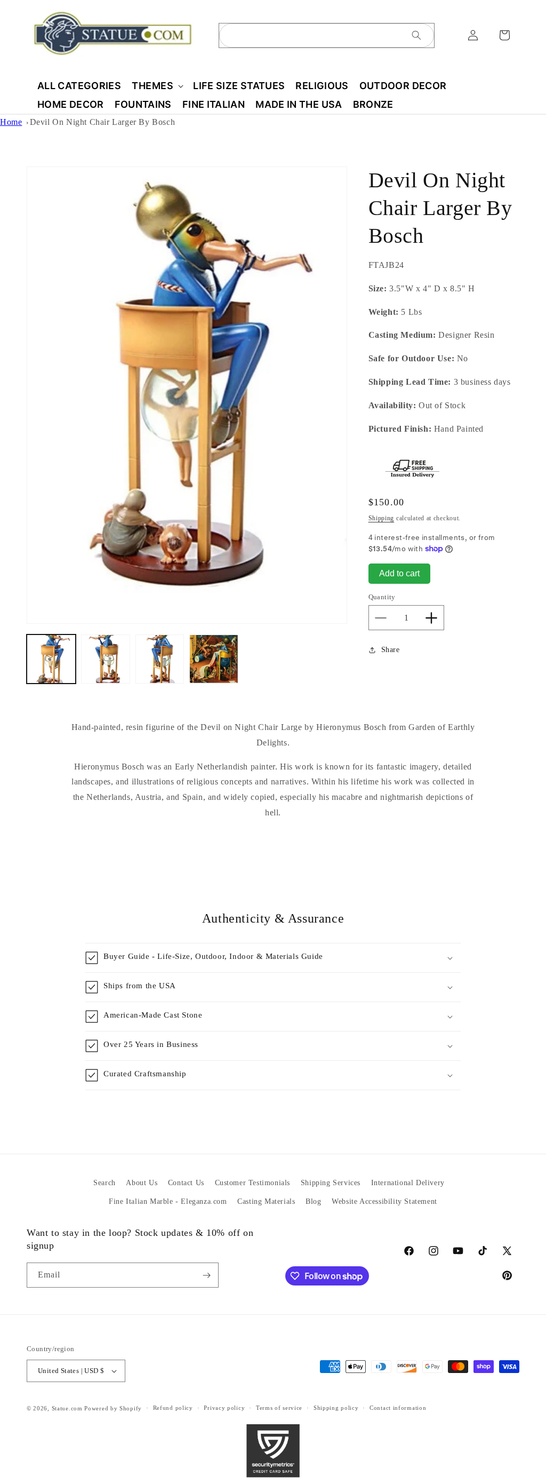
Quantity (382, 597)
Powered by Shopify (113, 1408)
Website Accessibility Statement (384, 1201)
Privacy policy (224, 1407)
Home (11, 121)
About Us (141, 1183)
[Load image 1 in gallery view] (51, 659)
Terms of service (279, 1407)
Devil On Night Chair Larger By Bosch (102, 121)
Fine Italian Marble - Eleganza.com (168, 1201)
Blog (313, 1201)
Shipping (381, 518)
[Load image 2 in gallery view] (105, 659)
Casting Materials (266, 1201)
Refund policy (173, 1407)
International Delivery (408, 1183)
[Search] (416, 35)
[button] (157, 85)
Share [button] (390, 650)
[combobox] (326, 35)
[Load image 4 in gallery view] (213, 659)
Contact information (398, 1407)
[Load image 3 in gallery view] (159, 659)
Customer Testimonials (253, 1183)
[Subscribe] (206, 1275)
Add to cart (399, 573)
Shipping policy (336, 1407)
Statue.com (67, 1408)
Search (104, 1183)
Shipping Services (330, 1183)
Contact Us (186, 1183)
